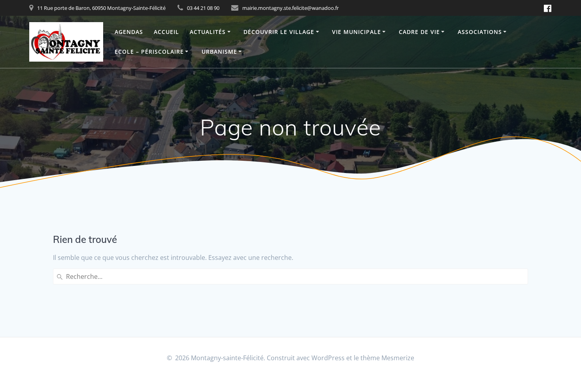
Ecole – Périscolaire (149, 51)
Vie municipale (356, 32)
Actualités (208, 32)
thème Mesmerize (387, 358)
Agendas (129, 32)
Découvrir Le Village (278, 32)
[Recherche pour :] (290, 276)
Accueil (166, 32)
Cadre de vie (419, 32)
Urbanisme (219, 51)
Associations (480, 32)
